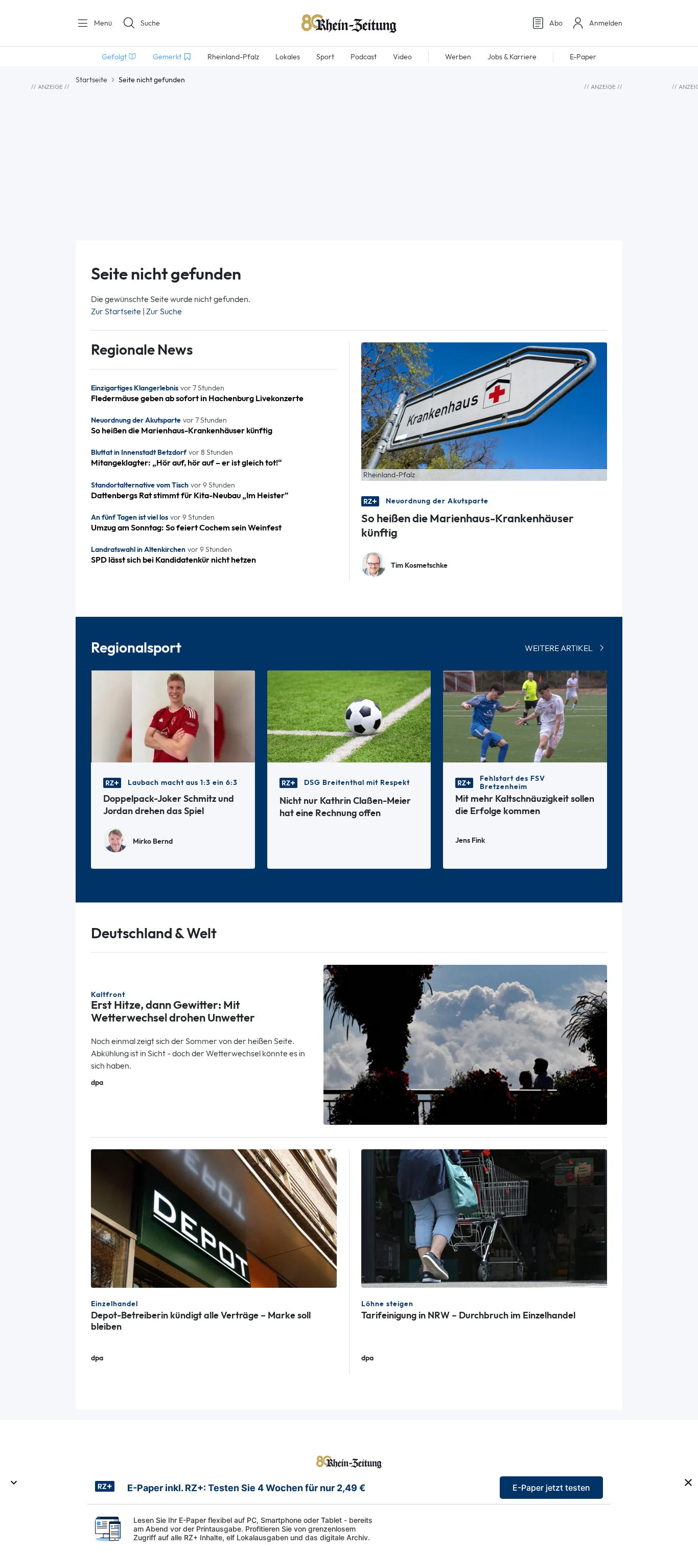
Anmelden (605, 23)
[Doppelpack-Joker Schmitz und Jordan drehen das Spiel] (173, 715)
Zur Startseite (116, 311)
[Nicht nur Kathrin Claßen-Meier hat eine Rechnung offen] (349, 715)
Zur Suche (164, 311)
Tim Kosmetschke (419, 565)
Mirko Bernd (153, 841)
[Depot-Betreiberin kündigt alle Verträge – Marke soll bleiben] (214, 1217)
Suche (150, 23)
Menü (102, 23)
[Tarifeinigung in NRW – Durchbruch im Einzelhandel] (484, 1217)
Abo (556, 23)
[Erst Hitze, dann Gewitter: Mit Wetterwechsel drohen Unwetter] (465, 1043)
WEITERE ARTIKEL (559, 648)
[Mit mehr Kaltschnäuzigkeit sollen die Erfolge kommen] (525, 715)
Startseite (91, 79)
